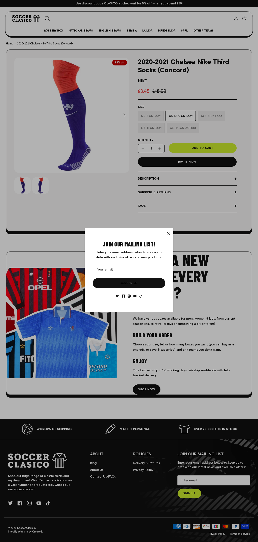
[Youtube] (134, 296)
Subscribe (129, 283)
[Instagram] (129, 296)
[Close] (168, 233)
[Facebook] (123, 296)
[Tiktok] (140, 296)
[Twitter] (117, 296)
